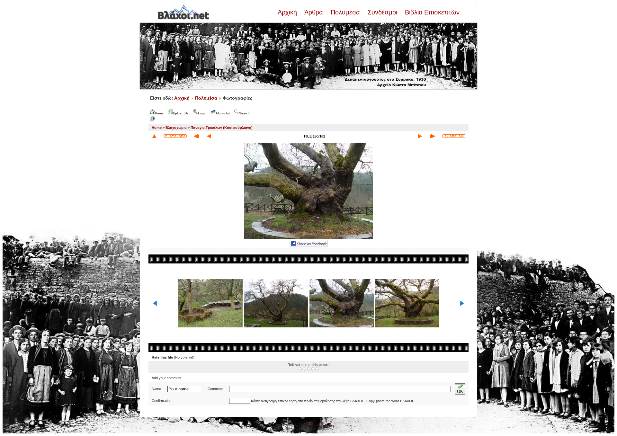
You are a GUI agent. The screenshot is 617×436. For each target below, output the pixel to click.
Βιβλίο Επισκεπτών (431, 12)
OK (460, 391)
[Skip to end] (432, 136)
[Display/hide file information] (175, 136)
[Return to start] (196, 136)
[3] (309, 369)
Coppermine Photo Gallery (317, 425)
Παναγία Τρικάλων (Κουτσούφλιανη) (222, 127)
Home (157, 127)
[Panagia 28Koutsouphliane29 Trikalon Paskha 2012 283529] (308, 238)
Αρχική (288, 12)
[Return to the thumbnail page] (154, 136)
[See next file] (420, 136)
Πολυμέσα (345, 12)
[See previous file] (209, 136)
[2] (304, 369)
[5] (317, 369)
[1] (300, 369)
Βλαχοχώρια (176, 127)
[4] (313, 369)
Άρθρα (314, 12)
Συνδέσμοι (382, 12)
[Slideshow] (454, 136)
